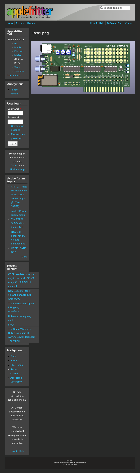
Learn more (14, 75)
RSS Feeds (16, 365)
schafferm (13, 311)
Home (10, 23)
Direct (14, 165)
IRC (16, 43)
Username (14, 108)
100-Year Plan (114, 23)
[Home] (30, 17)
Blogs (13, 356)
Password (14, 117)
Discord (18, 51)
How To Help (97, 23)
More (24, 256)
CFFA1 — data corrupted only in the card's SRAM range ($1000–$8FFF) (21, 278)
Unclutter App (17, 169)
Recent (31, 23)
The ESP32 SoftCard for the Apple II (17, 223)
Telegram (19, 71)
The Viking (14, 340)
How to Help (17, 451)
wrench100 (14, 298)
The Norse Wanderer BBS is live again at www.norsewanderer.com (21, 333)
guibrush (13, 286)
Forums (20, 23)
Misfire (18, 55)
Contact (129, 23)
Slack (17, 67)
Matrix (17, 47)
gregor (11, 324)
